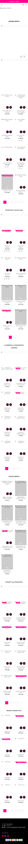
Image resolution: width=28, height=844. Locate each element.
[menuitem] (4, 202)
